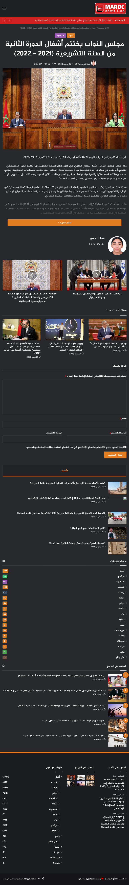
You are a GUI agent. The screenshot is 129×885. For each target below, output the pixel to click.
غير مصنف (119, 630)
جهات (121, 592)
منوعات (120, 641)
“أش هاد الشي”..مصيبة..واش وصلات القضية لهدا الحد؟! (77, 543)
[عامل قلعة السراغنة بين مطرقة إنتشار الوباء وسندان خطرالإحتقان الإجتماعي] (117, 503)
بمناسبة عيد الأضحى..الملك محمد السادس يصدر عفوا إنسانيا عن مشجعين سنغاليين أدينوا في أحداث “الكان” (22, 348)
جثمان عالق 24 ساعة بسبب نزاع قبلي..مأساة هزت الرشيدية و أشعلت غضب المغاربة (73, 20)
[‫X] (94, 244)
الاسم (123, 419)
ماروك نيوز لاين (94, 879)
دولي (121, 603)
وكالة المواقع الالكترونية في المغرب (19, 879)
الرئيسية (102, 28)
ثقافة (121, 608)
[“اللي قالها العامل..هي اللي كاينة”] (117, 533)
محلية (121, 620)
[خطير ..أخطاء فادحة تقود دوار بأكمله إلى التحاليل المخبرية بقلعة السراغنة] (117, 488)
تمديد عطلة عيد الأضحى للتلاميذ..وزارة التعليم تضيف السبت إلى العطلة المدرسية (64, 736)
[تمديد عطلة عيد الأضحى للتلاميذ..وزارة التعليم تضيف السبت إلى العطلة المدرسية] (117, 740)
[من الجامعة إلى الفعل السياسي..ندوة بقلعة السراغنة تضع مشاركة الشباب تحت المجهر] (117, 680)
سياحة (121, 647)
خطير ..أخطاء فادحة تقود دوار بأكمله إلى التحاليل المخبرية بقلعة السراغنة (67, 483)
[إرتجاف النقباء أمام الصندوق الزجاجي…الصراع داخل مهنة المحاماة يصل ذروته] (71, 783)
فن (122, 614)
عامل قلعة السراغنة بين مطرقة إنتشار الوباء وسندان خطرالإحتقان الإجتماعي (66, 498)
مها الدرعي (85, 64)
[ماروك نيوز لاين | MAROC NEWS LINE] (110, 8)
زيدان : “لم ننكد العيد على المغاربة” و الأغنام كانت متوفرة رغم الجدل (108, 345)
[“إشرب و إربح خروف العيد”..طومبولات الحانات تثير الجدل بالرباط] (117, 725)
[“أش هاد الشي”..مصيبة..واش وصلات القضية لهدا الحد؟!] (117, 548)
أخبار (94, 28)
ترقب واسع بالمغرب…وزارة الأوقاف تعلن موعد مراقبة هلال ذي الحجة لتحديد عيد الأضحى (61, 706)
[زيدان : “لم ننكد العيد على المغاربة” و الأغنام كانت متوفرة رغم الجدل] (107, 329)
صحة (122, 625)
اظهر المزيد (65, 223)
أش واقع (120, 657)
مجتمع (121, 576)
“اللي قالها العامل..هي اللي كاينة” (87, 528)
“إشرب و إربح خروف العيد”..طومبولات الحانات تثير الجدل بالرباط (73, 721)
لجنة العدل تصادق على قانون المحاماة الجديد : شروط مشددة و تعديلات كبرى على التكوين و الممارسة (54, 691)
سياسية (60, 35)
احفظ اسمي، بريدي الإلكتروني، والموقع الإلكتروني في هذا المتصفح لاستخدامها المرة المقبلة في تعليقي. (75, 447)
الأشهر (64, 471)
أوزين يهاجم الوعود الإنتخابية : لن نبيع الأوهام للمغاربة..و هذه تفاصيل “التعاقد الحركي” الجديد (65, 347)
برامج (121, 652)
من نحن (81, 879)
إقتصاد (121, 587)
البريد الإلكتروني (118, 433)
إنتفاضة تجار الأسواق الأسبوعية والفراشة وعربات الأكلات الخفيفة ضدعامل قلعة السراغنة (61, 513)
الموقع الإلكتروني (54, 433)
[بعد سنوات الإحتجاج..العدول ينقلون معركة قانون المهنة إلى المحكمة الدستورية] (90, 783)
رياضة (121, 598)
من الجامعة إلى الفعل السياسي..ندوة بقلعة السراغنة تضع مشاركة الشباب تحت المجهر (61, 676)
